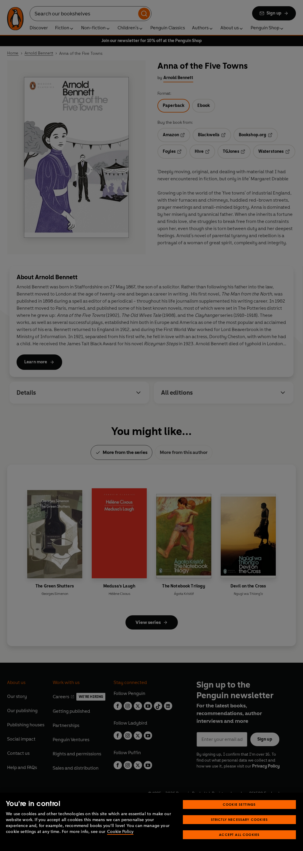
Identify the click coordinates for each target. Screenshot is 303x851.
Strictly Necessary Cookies (239, 819)
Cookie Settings (239, 804)
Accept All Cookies (239, 834)
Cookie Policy (120, 831)
